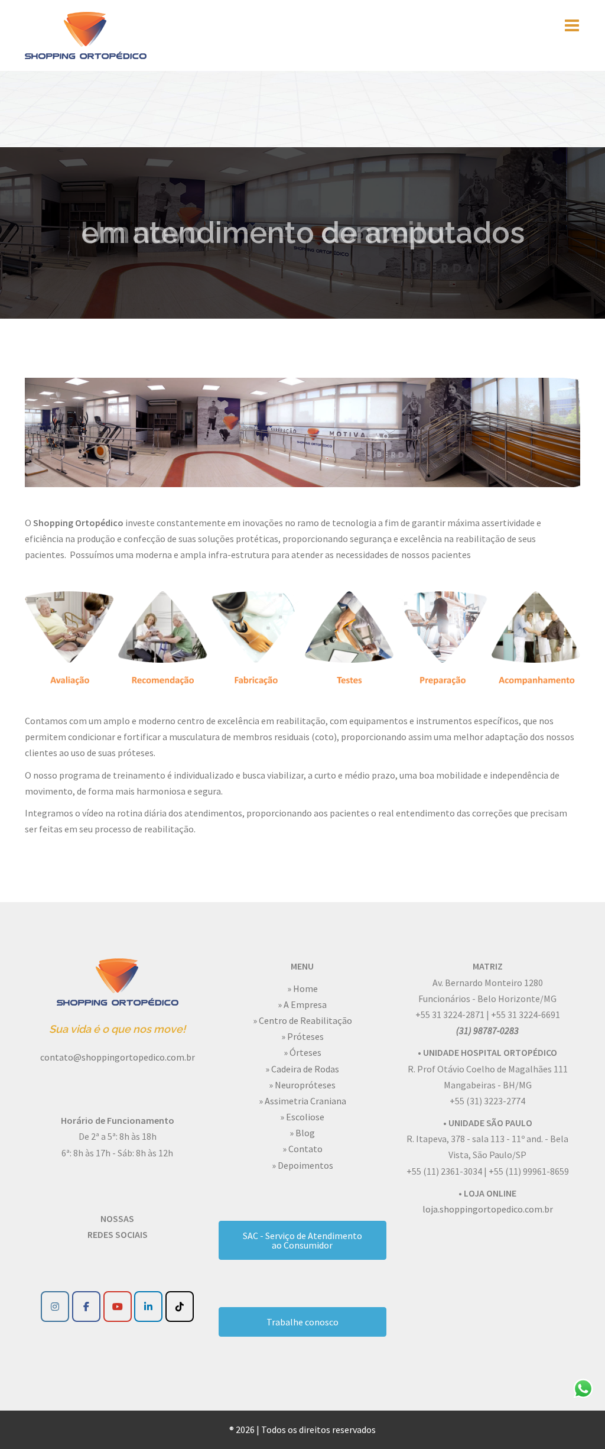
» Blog (302, 1133)
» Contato (302, 1149)
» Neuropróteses (302, 1085)
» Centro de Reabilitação (302, 1020)
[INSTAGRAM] (55, 1306)
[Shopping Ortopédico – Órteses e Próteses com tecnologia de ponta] (86, 34)
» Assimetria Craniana (302, 1101)
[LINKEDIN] (148, 1306)
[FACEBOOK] (86, 1306)
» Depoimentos (302, 1165)
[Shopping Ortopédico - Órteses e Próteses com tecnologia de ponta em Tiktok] (179, 1306)
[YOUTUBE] (117, 1306)
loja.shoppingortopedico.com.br (487, 1209)
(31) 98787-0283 (487, 1030)
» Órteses (302, 1052)
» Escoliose (302, 1117)
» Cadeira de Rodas (302, 1069)
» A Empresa (302, 1004)
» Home (302, 988)
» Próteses (302, 1036)
